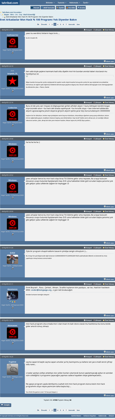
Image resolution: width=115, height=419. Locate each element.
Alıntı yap (110, 61)
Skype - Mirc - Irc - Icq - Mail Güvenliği (19, 14)
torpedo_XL (12, 73)
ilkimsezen (12, 325)
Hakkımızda (102, 416)
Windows (12, 144)
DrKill (12, 253)
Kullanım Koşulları (90, 416)
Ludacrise (12, 107)
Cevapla (7, 405)
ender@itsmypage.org (41, 290)
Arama (82, 8)
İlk (38, 24)
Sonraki (72, 24)
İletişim (111, 416)
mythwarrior (12, 35)
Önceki (44, 24)
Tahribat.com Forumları (12, 12)
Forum (36, 8)
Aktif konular (48, 8)
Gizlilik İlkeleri (76, 416)
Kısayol (89, 30)
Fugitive (12, 362)
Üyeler (61, 8)
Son (78, 24)
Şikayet (98, 30)
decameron (12, 289)
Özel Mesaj (109, 30)
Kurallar (72, 8)
